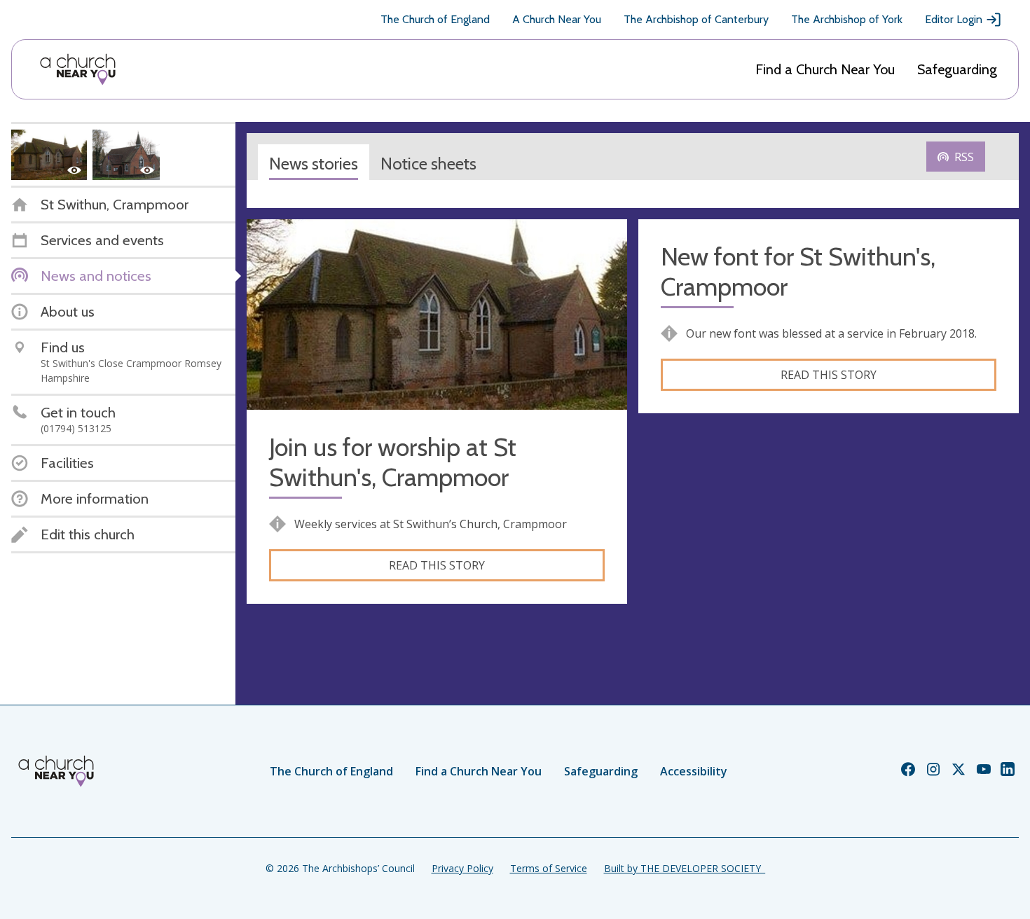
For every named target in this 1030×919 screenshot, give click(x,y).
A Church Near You (556, 19)
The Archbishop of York (846, 19)
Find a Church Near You (825, 69)
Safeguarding (957, 69)
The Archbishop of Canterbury (696, 19)
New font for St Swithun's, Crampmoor (798, 272)
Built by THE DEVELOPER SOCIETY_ (684, 868)
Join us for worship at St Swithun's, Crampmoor (392, 462)
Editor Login (953, 19)
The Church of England (435, 19)
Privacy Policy (462, 868)
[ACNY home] (78, 69)
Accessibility (693, 771)
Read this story (437, 565)
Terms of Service (548, 868)
